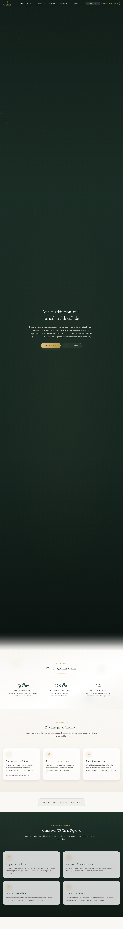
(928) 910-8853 (64, 802)
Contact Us (77, 802)
